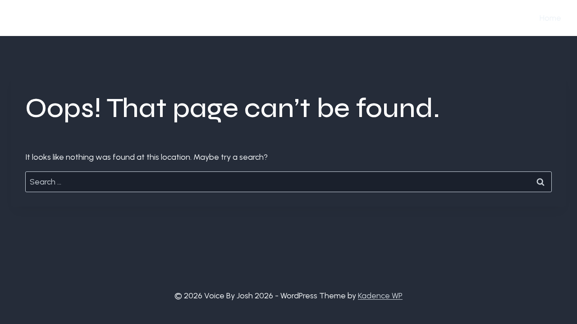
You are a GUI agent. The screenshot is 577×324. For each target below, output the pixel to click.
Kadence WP (380, 296)
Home (550, 18)
